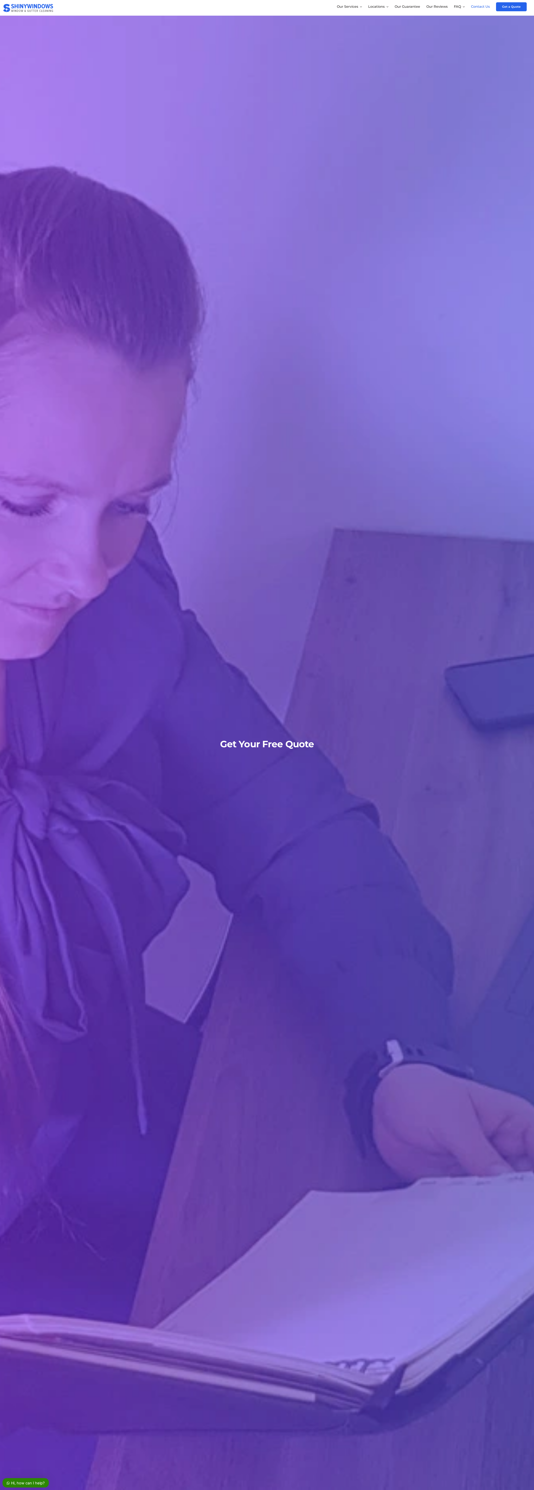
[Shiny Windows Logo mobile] (28, 3)
